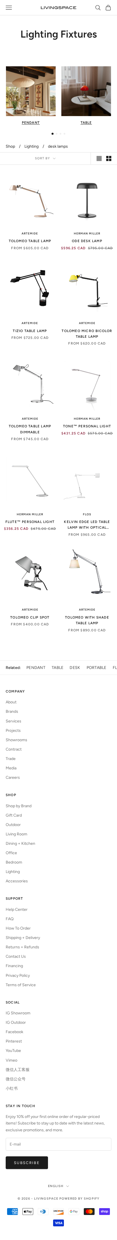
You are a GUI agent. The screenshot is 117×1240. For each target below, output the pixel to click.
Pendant (35, 667)
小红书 (12, 1088)
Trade (11, 758)
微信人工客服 (18, 1069)
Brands (12, 711)
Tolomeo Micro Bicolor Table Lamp (87, 334)
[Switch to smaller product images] (108, 158)
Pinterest (14, 1041)
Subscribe (27, 1163)
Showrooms (16, 740)
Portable (96, 667)
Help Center (17, 909)
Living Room (16, 834)
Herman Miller (87, 233)
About (11, 702)
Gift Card (14, 815)
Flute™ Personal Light (30, 522)
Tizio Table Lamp (30, 331)
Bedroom (14, 862)
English (56, 1186)
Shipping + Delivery (23, 937)
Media (11, 768)
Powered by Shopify (79, 1198)
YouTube (13, 1050)
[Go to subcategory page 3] (60, 134)
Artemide (30, 233)
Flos (87, 514)
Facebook (14, 1031)
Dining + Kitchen (20, 843)
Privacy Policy (18, 975)
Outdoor (13, 824)
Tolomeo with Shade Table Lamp (87, 620)
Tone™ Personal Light (87, 426)
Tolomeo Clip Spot (29, 617)
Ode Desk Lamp (87, 241)
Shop (10, 146)
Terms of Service (21, 984)
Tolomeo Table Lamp (30, 241)
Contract (14, 749)
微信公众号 (16, 1079)
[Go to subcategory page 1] (52, 134)
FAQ (10, 918)
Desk (75, 667)
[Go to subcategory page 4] (64, 134)
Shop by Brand (19, 806)
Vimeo (11, 1060)
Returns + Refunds (22, 947)
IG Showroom (18, 1013)
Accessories (17, 881)
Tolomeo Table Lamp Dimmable (30, 429)
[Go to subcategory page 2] (56, 134)
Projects (13, 730)
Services (13, 721)
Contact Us (16, 956)
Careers (13, 777)
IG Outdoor (16, 1022)
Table (57, 667)
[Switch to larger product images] (99, 158)
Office (11, 852)
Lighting (31, 146)
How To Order (18, 928)
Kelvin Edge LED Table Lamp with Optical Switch (87, 525)
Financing (14, 965)
